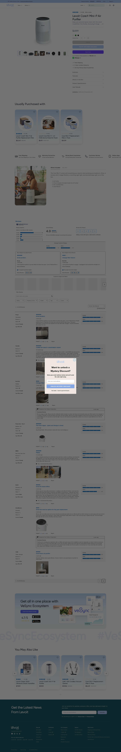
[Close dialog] (74, 360)
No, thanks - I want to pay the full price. (60, 390)
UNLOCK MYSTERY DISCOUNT (61, 386)
